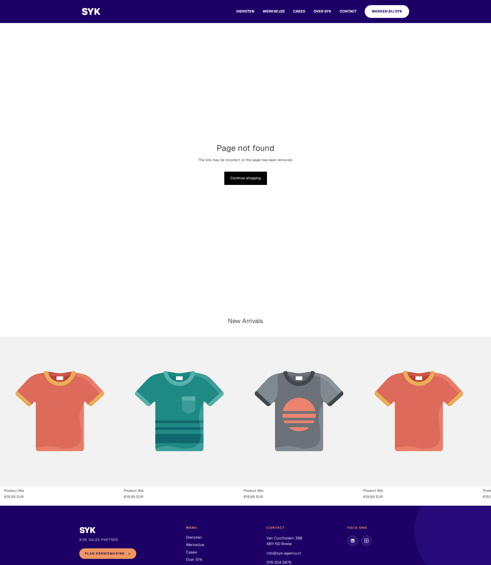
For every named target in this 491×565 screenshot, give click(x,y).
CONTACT (348, 11)
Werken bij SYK (387, 11)
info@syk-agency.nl (283, 553)
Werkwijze (274, 11)
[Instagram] (366, 540)
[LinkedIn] (352, 540)
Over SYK (322, 11)
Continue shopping (245, 178)
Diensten (245, 11)
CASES (299, 11)
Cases (191, 552)
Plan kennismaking (105, 553)
